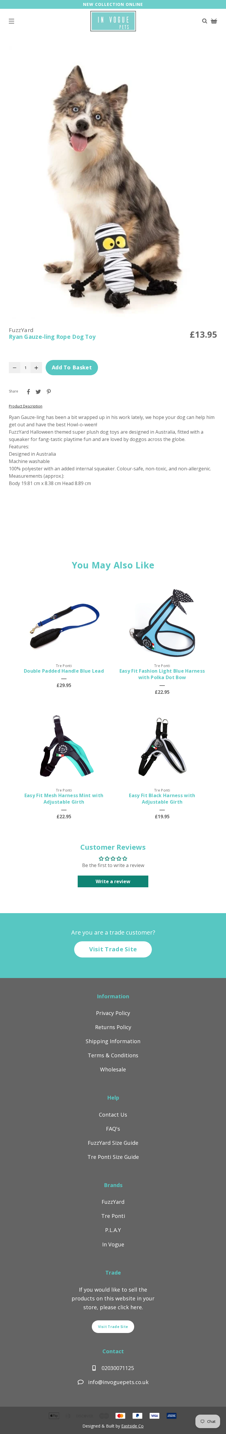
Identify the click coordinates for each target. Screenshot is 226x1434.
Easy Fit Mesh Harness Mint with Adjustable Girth (63, 798)
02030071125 (117, 1367)
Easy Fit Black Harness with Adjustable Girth (162, 798)
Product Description (25, 406)
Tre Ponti (113, 1215)
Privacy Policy (113, 1012)
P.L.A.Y (113, 1229)
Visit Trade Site (113, 949)
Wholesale (113, 1069)
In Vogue (113, 1244)
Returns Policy (113, 1027)
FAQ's (113, 1128)
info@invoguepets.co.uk (118, 1382)
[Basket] (214, 21)
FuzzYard (113, 1201)
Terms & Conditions (113, 1055)
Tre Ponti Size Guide (113, 1156)
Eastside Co (132, 1426)
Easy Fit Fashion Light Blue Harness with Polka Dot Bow (162, 674)
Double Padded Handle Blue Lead (64, 671)
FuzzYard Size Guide (113, 1142)
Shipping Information (113, 1041)
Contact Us (113, 1114)
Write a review (113, 881)
